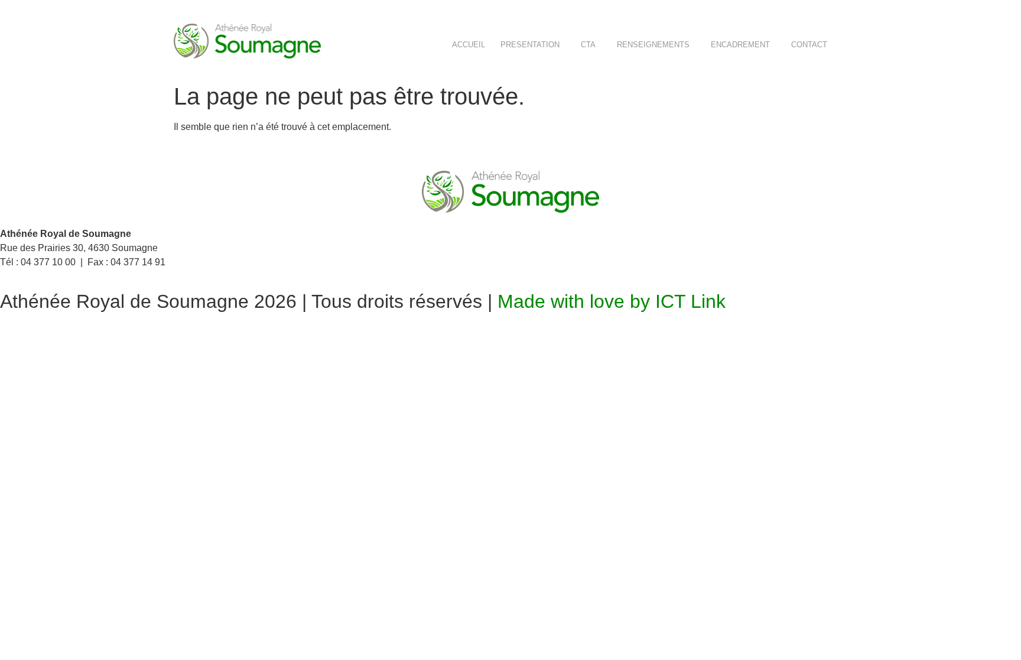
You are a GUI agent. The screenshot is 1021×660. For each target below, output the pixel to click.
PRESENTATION (530, 44)
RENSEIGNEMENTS (653, 44)
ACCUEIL (468, 44)
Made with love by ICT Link (612, 301)
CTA (588, 44)
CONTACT (809, 44)
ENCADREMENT (740, 44)
